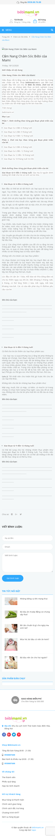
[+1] (16, 514)
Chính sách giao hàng (11, 804)
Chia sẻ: (5, 514)
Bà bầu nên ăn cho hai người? (33, 657)
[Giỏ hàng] (35, 20)
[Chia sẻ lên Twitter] (20, 514)
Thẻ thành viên (8, 777)
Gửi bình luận (13, 578)
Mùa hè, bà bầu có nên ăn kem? (34, 639)
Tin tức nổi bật (11, 591)
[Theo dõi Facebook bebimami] (4, 735)
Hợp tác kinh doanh (11, 786)
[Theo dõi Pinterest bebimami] (19, 735)
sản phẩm (42, 20)
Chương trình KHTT (10, 812)
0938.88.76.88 (34, 2)
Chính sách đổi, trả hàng (13, 808)
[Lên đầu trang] (48, 828)
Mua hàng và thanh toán (13, 799)
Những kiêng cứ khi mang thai (34, 598)
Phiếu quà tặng (9, 781)
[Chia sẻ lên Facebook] (11, 514)
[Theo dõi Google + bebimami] (9, 735)
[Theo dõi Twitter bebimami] (14, 735)
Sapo (34, 830)
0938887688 (9, 755)
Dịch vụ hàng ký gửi (10, 817)
